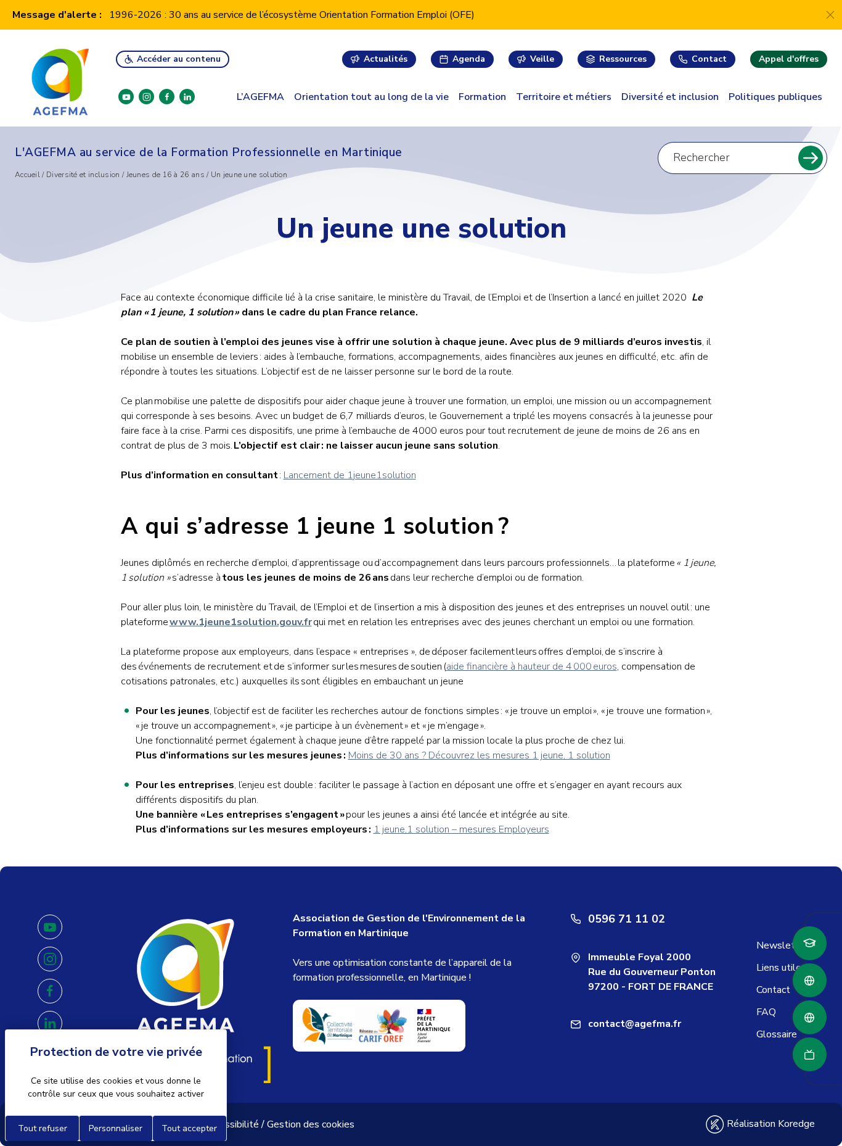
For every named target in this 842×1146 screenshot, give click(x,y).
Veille (542, 59)
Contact (709, 59)
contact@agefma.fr (634, 1024)
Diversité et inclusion (670, 97)
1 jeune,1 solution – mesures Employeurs (461, 829)
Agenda (468, 59)
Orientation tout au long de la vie (371, 97)
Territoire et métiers (563, 97)
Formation (482, 97)
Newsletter (782, 945)
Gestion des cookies (310, 1124)
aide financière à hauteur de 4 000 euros (531, 666)
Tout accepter (189, 1128)
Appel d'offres (789, 59)
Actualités (385, 59)
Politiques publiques (775, 97)
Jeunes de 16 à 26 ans (165, 175)
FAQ (766, 1012)
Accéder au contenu (179, 59)
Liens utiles (781, 967)
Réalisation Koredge (769, 1124)
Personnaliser (115, 1128)
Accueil (27, 175)
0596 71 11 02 (626, 918)
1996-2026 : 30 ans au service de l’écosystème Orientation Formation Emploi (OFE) (292, 15)
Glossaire (776, 1034)
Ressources (623, 59)
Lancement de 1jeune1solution (350, 475)
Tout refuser (42, 1128)
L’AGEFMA (260, 97)
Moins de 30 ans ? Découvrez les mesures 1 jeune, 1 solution (479, 755)
